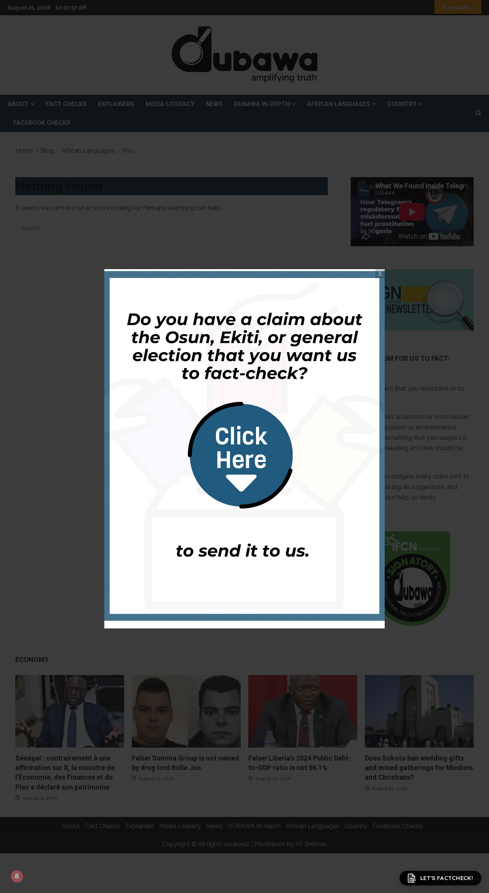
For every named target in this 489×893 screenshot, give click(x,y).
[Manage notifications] (17, 876)
